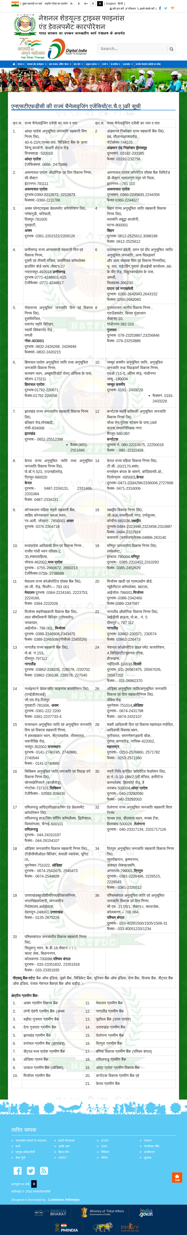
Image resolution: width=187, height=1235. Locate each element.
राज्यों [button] (104, 64)
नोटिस (104, 1157)
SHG (104, 1146)
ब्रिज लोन (63, 1152)
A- (71, 3)
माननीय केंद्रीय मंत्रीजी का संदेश (148, 64)
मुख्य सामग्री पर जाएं (32, 3)
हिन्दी (120, 3)
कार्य (18, 1146)
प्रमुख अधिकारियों (25, 1152)
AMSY (62, 1157)
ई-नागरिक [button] (114, 64)
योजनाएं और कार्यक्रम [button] (35, 64)
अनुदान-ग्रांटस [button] (91, 64)
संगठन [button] (20, 64)
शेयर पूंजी (20, 1157)
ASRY (105, 1140)
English (111, 3)
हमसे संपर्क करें (146, 8)
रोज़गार (148, 1140)
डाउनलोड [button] (127, 64)
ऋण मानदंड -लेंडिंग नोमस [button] (59, 64)
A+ (86, 3)
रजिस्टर (131, 8)
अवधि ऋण (64, 1146)
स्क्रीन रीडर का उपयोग (56, 3)
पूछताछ (147, 1157)
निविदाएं (105, 1152)
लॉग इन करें (118, 8)
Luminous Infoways (64, 1199)
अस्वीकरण (149, 1152)
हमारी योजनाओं (66, 1140)
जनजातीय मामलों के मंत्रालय (31, 1140)
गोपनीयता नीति (151, 1146)
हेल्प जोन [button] (77, 64)
